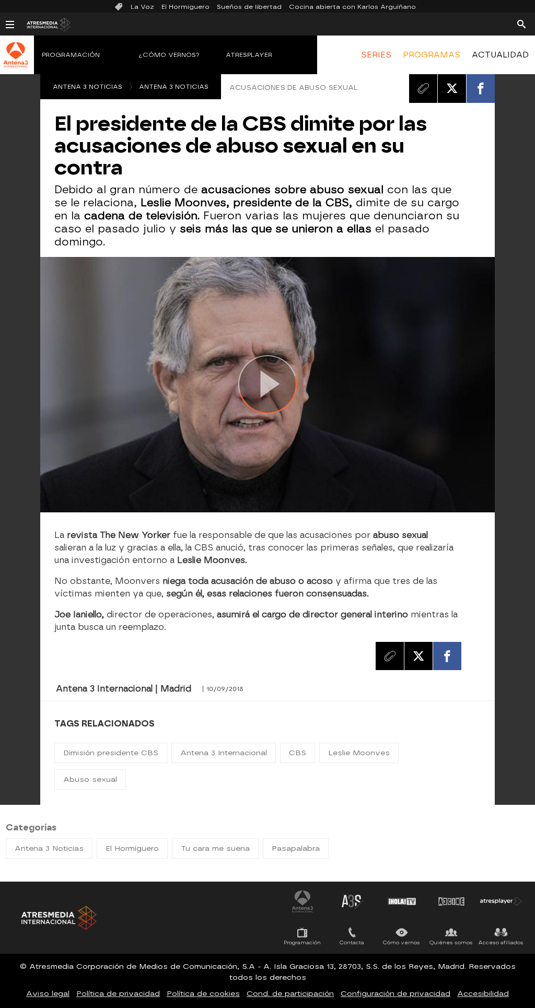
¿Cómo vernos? (169, 54)
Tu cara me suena (215, 848)
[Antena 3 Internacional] (15, 61)
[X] (452, 88)
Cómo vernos (401, 942)
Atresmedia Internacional (58, 917)
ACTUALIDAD (500, 55)
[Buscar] (521, 23)
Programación (71, 54)
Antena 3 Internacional (223, 752)
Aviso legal (47, 993)
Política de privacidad (118, 993)
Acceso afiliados (501, 942)
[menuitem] (376, 55)
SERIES (376, 55)
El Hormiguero (185, 6)
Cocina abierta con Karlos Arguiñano (352, 6)
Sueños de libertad (249, 6)
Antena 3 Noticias (87, 86)
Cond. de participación (290, 993)
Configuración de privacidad (395, 993)
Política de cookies (203, 993)
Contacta (352, 942)
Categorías (31, 828)
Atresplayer (249, 54)
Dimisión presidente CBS (110, 752)
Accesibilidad (483, 993)
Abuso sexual (90, 779)
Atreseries (352, 901)
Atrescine (451, 901)
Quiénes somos (451, 942)
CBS (297, 752)
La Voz (142, 6)
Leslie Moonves (359, 752)
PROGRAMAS (431, 55)
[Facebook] (481, 88)
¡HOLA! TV (402, 901)
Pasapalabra (296, 848)
